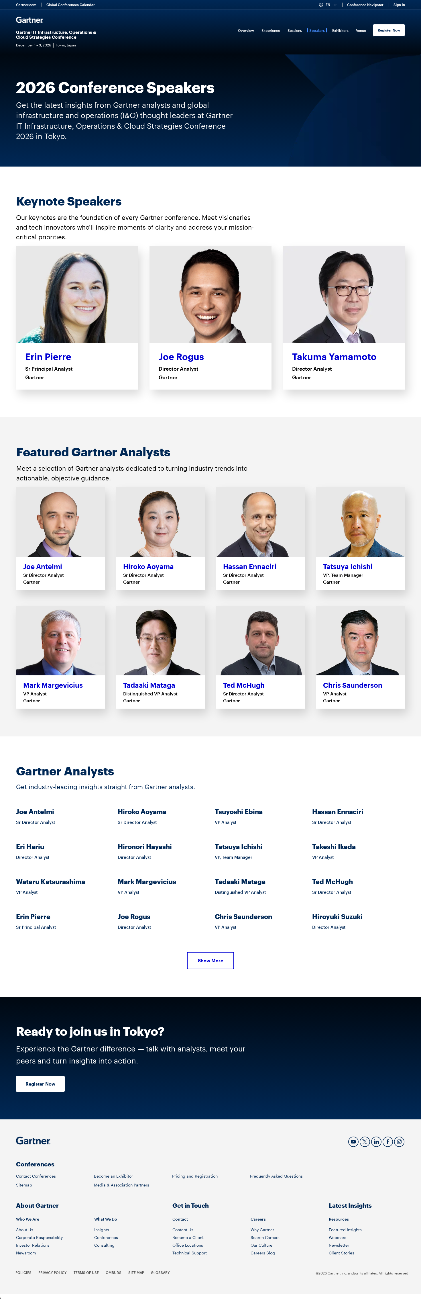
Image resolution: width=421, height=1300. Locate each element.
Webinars (337, 1237)
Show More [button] (210, 960)
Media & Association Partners (121, 1184)
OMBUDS (113, 1272)
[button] (330, 5)
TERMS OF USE (86, 1272)
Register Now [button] (40, 1083)
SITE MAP (136, 1272)
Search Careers (265, 1237)
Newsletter (339, 1245)
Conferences (106, 1237)
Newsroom (26, 1252)
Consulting (104, 1245)
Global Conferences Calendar (70, 5)
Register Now (389, 30)
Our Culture (261, 1245)
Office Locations (187, 1245)
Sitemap (24, 1184)
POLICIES (23, 1272)
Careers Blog (263, 1252)
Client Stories (341, 1252)
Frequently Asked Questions (276, 1176)
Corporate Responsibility (39, 1237)
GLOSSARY (160, 1272)
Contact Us (182, 1229)
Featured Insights (345, 1229)
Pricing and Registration (195, 1176)
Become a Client (188, 1237)
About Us (24, 1229)
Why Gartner (262, 1229)
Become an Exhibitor (113, 1176)
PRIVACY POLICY (52, 1272)
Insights (101, 1229)
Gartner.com (26, 5)
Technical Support (189, 1252)
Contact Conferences (36, 1176)
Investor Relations (33, 1245)
